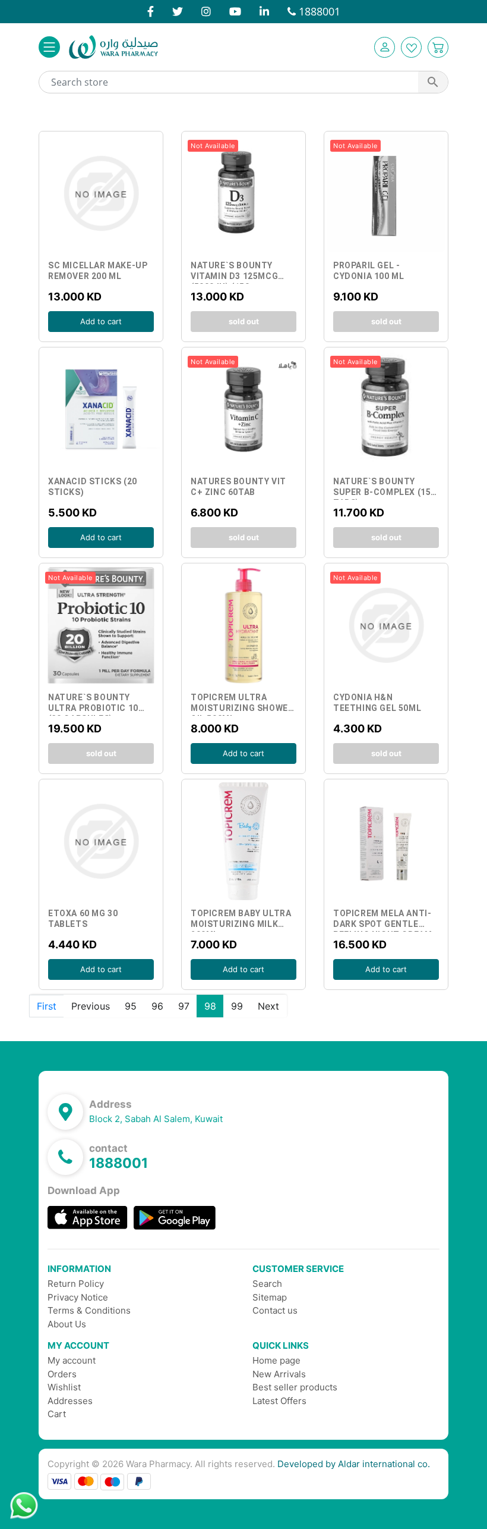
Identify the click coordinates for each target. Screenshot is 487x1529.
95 (131, 1006)
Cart (57, 1414)
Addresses (70, 1400)
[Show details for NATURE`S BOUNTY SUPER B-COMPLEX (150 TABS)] (386, 409)
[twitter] (177, 11)
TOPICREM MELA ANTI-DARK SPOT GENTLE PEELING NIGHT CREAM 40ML (382, 920)
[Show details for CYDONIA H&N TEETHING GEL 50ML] (386, 625)
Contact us (275, 1310)
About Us (67, 1324)
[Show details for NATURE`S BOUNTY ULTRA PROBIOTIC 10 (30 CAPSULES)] (101, 625)
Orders (62, 1374)
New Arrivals (279, 1374)
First (46, 1006)
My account (72, 1360)
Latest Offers (279, 1400)
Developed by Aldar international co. (353, 1464)
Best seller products (294, 1387)
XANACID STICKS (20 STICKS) (92, 487)
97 (183, 1006)
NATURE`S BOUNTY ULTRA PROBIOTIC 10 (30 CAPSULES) (93, 704)
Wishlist (64, 1387)
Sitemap (269, 1297)
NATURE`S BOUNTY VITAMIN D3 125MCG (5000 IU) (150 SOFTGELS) (234, 272)
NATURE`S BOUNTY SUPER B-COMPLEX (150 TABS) (384, 488)
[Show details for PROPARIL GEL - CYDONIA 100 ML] (386, 193)
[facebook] (150, 11)
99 (237, 1006)
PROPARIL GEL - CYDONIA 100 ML (368, 271)
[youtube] (235, 11)
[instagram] (206, 11)
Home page (276, 1360)
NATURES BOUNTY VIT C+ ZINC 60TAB (238, 487)
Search (267, 1283)
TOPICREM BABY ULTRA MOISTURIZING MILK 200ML (241, 920)
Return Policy (76, 1283)
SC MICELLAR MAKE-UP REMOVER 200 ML (97, 271)
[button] (384, 47)
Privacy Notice (78, 1297)
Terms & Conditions (89, 1310)
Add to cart (101, 197)
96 (157, 1006)
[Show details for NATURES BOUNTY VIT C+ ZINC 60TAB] (243, 409)
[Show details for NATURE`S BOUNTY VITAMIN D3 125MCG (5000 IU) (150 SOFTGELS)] (243, 193)
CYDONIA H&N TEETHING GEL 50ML (377, 703)
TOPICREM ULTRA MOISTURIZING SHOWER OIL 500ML (242, 704)
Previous (90, 1006)
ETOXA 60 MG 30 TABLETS (83, 918)
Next (268, 1006)
